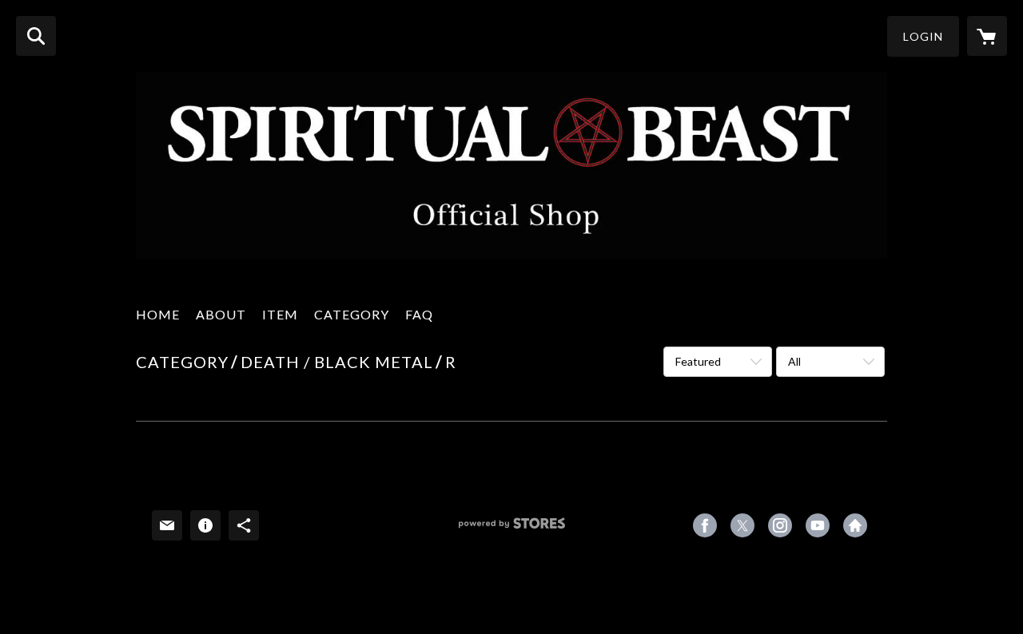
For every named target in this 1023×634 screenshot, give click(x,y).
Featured (698, 361)
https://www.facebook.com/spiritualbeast (705, 525)
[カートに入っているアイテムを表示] (987, 36)
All (794, 361)
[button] (923, 36)
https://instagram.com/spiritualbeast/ (780, 525)
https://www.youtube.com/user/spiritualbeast (818, 525)
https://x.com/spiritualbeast (742, 525)
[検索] (36, 36)
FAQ (419, 314)
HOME (158, 314)
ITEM (280, 314)
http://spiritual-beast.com (855, 525)
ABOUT (221, 314)
